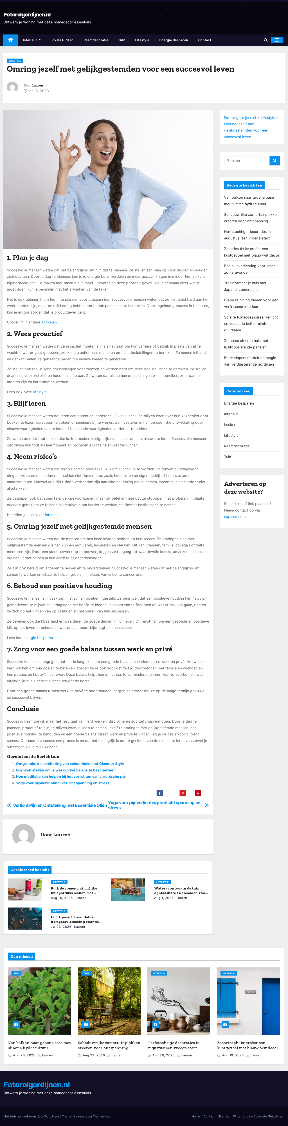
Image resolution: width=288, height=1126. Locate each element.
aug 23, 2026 (24, 1055)
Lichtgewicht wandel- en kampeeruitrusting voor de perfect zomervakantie (75, 921)
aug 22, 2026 (94, 1055)
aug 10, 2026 (62, 898)
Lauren (37, 85)
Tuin (121, 40)
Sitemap (224, 1116)
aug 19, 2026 (233, 1055)
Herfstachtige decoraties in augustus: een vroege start (173, 1045)
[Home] (10, 40)
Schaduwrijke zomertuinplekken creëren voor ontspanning (109, 1045)
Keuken (230, 424)
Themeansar (101, 1116)
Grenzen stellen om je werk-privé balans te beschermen (66, 770)
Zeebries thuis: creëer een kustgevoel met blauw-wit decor (248, 1045)
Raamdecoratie (96, 40)
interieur (52, 514)
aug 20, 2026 (164, 1055)
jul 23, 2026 (61, 926)
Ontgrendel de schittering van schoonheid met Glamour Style (70, 763)
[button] (266, 40)
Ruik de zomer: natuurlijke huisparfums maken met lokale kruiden (74, 892)
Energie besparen (173, 40)
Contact (204, 40)
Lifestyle (142, 40)
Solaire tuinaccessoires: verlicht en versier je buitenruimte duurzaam (251, 323)
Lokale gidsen (62, 40)
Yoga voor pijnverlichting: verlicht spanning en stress (63, 783)
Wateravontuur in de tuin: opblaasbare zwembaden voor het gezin (180, 892)
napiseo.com (235, 516)
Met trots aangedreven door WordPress (31, 1116)
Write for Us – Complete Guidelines (258, 1116)
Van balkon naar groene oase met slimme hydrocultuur (39, 1045)
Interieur (30, 40)
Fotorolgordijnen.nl (27, 14)
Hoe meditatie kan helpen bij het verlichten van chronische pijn (71, 776)
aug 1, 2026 (164, 898)
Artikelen (49, 322)
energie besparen (38, 637)
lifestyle (40, 392)
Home (196, 1116)
